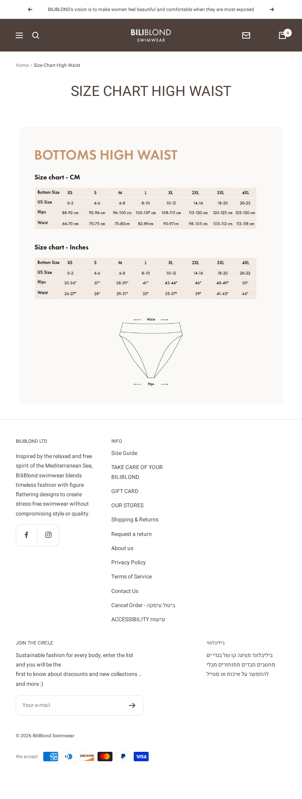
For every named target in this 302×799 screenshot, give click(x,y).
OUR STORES (127, 505)
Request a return (131, 534)
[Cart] (282, 35)
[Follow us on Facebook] (26, 535)
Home (22, 65)
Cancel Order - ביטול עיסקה (143, 605)
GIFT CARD (124, 491)
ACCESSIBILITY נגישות (138, 619)
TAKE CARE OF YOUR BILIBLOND (137, 472)
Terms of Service (131, 576)
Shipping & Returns (134, 519)
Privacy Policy (128, 562)
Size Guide (124, 453)
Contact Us (124, 591)
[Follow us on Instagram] (48, 535)
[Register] (132, 705)
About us (122, 548)
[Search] (35, 35)
